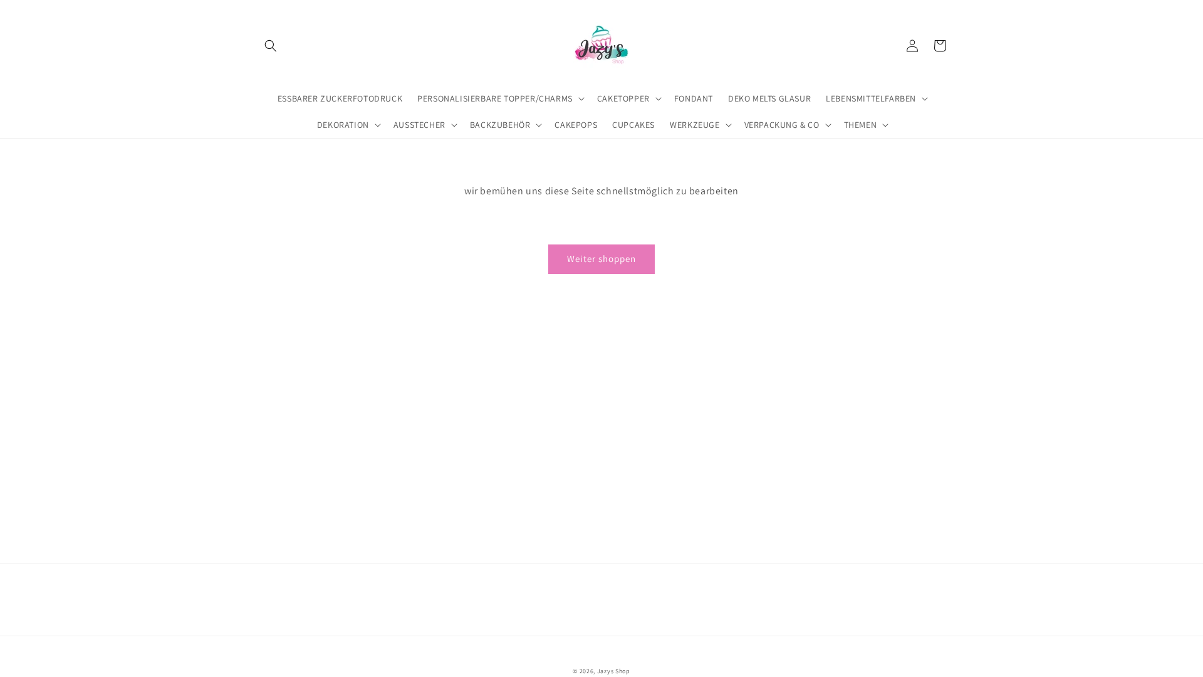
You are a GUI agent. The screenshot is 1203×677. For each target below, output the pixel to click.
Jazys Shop (613, 671)
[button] (270, 46)
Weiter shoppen (601, 259)
